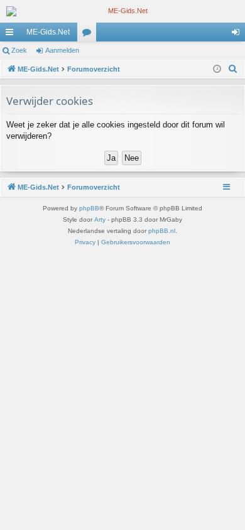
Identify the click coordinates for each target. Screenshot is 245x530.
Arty (100, 219)
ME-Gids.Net (48, 32)
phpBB (89, 208)
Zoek (19, 50)
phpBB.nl (161, 230)
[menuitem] (233, 69)
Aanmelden (62, 50)
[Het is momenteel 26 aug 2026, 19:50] (217, 69)
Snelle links (12, 34)
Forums (89, 34)
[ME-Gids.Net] (122, 11)
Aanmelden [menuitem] (238, 34)
